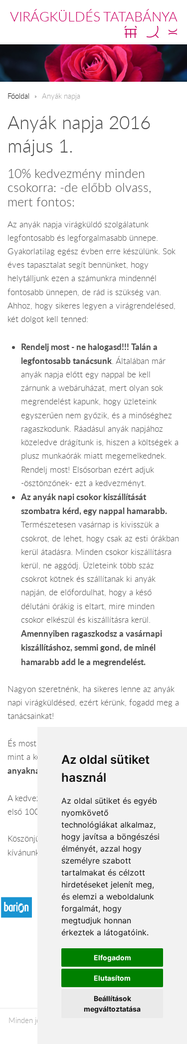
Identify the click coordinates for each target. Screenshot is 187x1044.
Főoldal (18, 96)
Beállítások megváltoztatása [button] (112, 1003)
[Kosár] (131, 32)
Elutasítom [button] (112, 978)
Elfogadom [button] (112, 957)
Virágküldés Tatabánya (94, 16)
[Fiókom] (173, 32)
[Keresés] (153, 32)
